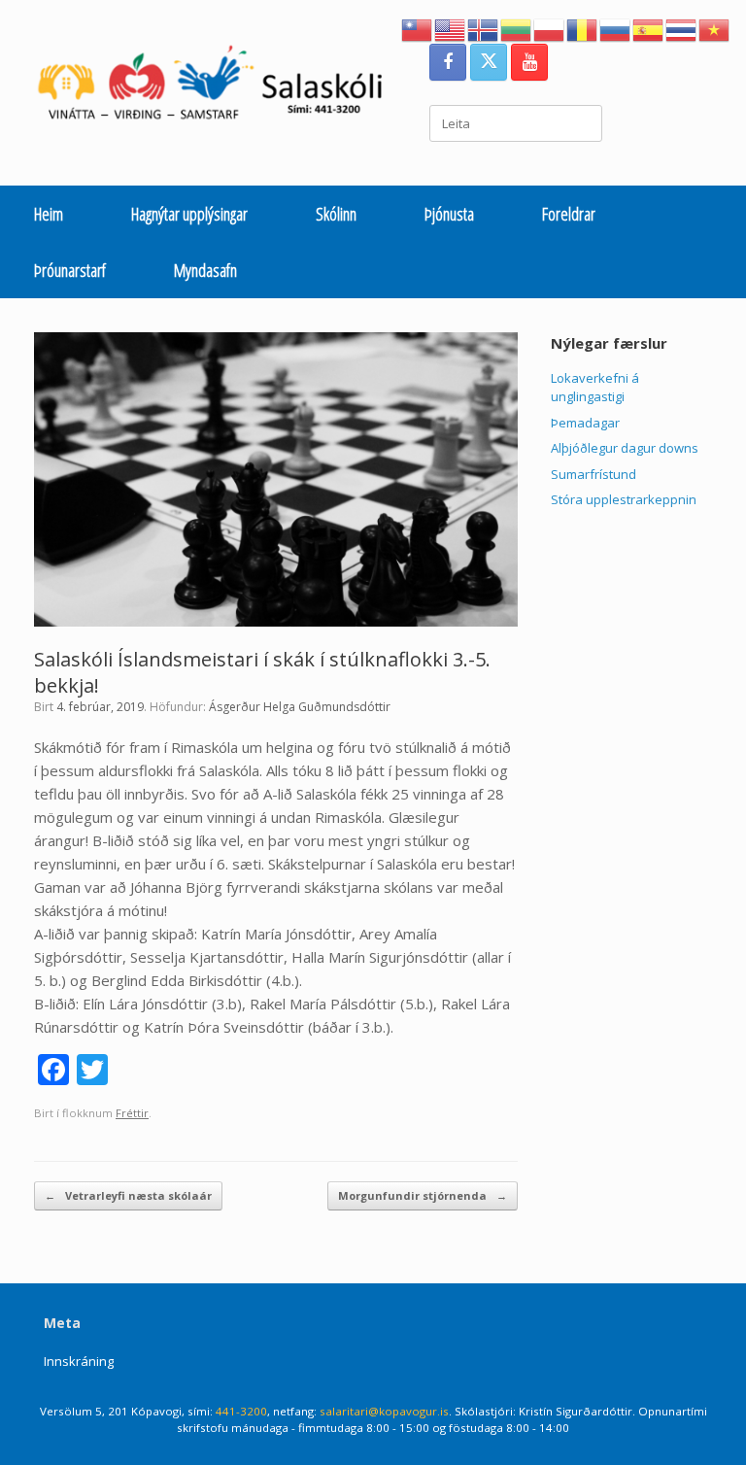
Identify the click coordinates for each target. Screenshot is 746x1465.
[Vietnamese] (714, 28)
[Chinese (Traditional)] (417, 28)
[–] (219, 87)
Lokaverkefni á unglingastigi (595, 387)
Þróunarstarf (70, 270)
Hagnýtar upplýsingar (189, 213)
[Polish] (549, 28)
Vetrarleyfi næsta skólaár (128, 1195)
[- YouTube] (529, 62)
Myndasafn (205, 270)
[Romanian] (582, 28)
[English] (450, 28)
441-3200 (241, 1411)
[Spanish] (648, 28)
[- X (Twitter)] (488, 62)
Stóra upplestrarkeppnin (623, 499)
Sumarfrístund (593, 474)
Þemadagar (585, 422)
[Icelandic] (483, 28)
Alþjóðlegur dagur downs (624, 448)
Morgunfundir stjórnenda (422, 1195)
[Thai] (681, 28)
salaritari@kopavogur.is (384, 1411)
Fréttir (132, 1113)
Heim (48, 213)
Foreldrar (568, 213)
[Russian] (615, 28)
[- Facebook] (447, 62)
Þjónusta (449, 213)
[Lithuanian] (516, 28)
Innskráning (79, 1361)
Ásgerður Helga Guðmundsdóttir (299, 706)
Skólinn (336, 213)
